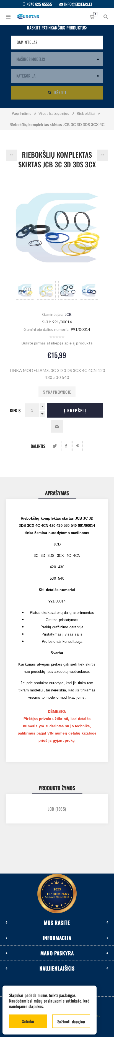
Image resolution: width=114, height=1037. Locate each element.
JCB (68, 314)
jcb (51, 809)
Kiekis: (16, 410)
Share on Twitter (55, 446)
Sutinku (28, 1021)
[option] (25, 290)
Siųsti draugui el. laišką (57, 426)
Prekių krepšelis (95, 14)
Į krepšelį (75, 410)
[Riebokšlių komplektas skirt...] (11, 155)
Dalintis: (38, 446)
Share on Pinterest (77, 446)
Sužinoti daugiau (71, 1021)
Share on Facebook (66, 446)
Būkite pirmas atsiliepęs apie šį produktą (57, 343)
